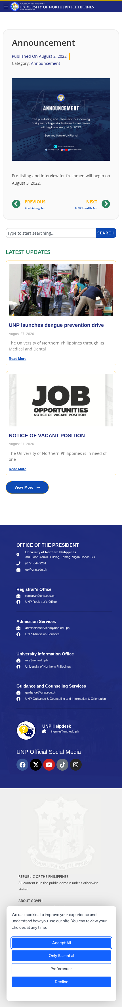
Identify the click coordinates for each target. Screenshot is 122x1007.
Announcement (45, 63)
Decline (61, 981)
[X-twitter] (36, 765)
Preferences (62, 968)
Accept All (61, 942)
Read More (17, 359)
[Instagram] (76, 765)
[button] (6, 6)
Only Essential (61, 955)
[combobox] (51, 233)
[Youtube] (49, 765)
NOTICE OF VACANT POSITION (47, 435)
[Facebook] (22, 765)
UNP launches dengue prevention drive (56, 325)
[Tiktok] (62, 765)
